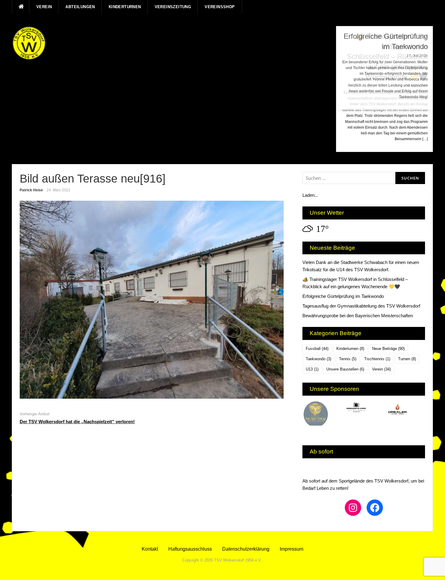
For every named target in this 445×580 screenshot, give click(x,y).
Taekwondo (318, 359)
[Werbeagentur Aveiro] (363, 408)
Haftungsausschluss (190, 549)
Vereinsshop (220, 7)
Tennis (347, 359)
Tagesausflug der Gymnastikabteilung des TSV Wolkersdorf (361, 305)
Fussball (317, 348)
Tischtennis (377, 359)
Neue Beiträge (388, 348)
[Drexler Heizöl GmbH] (404, 409)
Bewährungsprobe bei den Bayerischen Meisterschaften (357, 315)
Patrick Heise (31, 190)
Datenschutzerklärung (245, 549)
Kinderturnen (125, 7)
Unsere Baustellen (345, 369)
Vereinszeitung (173, 7)
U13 (312, 369)
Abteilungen (80, 7)
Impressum (291, 549)
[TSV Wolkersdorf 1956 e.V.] (29, 43)
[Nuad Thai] (323, 413)
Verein (44, 7)
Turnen (407, 359)
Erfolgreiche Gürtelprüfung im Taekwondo (343, 296)
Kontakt (150, 549)
